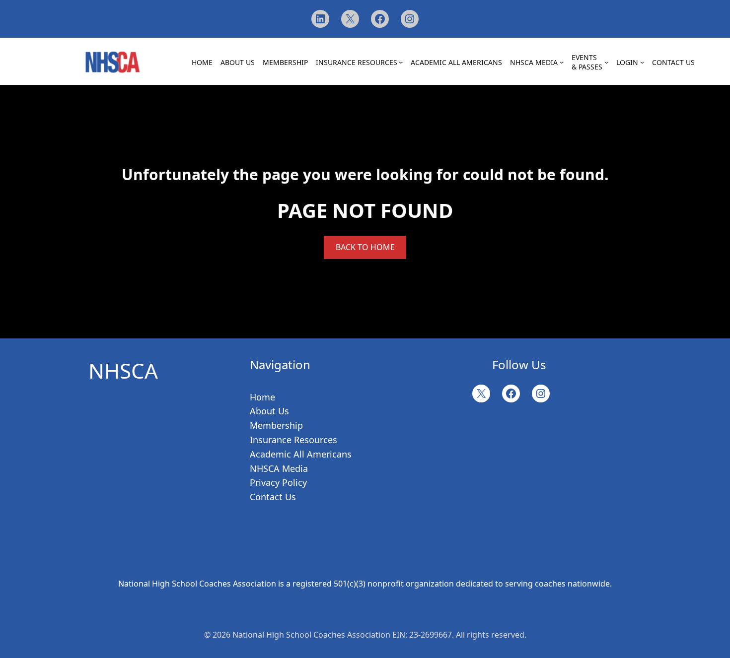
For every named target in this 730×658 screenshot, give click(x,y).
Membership (276, 425)
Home (262, 397)
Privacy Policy (278, 482)
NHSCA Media (279, 468)
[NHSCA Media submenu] (562, 62)
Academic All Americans (301, 454)
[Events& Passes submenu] (606, 62)
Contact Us (273, 497)
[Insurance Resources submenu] (401, 62)
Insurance (271, 440)
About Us (269, 411)
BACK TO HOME (365, 247)
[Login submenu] (642, 62)
